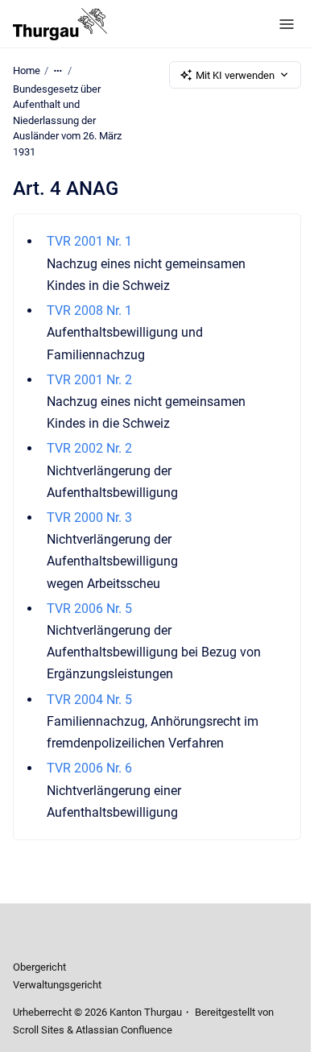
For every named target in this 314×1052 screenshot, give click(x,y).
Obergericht (39, 967)
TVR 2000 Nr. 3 (89, 517)
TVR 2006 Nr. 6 (89, 768)
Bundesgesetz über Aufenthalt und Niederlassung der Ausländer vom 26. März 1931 (67, 120)
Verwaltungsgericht (57, 985)
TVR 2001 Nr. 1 (89, 241)
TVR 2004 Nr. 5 (89, 699)
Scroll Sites (38, 1030)
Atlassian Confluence (124, 1030)
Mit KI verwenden (235, 75)
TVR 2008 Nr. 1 (89, 310)
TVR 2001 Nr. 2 (89, 379)
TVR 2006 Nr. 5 (89, 608)
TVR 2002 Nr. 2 (89, 448)
